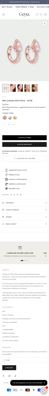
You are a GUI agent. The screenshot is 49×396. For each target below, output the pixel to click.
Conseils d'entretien (9, 322)
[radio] (4, 118)
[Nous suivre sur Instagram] (9, 376)
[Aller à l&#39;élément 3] (20, 88)
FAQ (3, 311)
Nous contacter (8, 315)
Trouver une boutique (10, 340)
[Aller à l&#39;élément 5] (34, 88)
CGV (4, 326)
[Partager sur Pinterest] (17, 195)
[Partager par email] (21, 195)
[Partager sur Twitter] (14, 195)
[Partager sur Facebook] (11, 195)
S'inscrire (9, 368)
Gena (3, 97)
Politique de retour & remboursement (16, 319)
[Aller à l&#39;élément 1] (5, 88)
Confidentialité (7, 329)
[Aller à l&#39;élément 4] (27, 88)
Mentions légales (8, 333)
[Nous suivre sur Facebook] (3, 376)
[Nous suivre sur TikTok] (15, 376)
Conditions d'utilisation (10, 337)
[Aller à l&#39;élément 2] (13, 88)
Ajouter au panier (24, 138)
